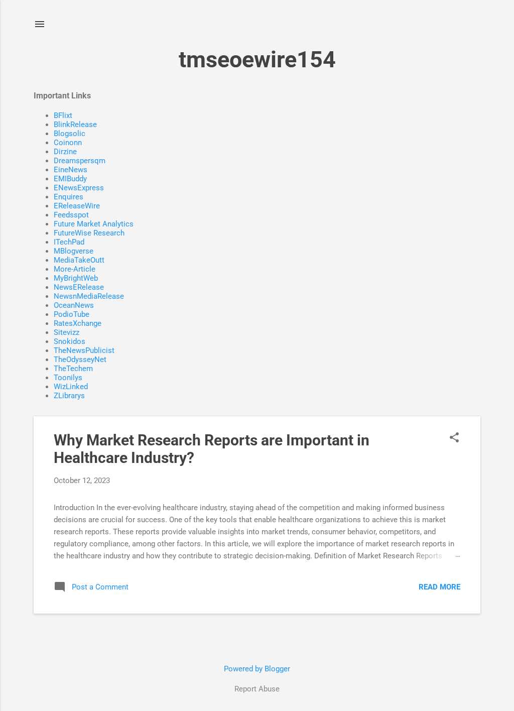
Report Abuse (257, 688)
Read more (439, 586)
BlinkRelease (75, 124)
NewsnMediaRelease (89, 296)
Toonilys (68, 377)
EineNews (70, 169)
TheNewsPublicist (84, 350)
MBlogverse (73, 251)
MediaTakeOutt (79, 260)
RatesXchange (77, 323)
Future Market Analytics (94, 223)
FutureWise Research (89, 233)
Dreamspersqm (79, 160)
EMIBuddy (70, 178)
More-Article (74, 269)
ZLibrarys (69, 395)
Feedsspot (71, 214)
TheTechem (73, 368)
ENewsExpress (79, 187)
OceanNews (74, 305)
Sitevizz (66, 332)
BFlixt (63, 115)
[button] (454, 438)
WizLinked (71, 386)
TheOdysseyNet (80, 359)
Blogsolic (69, 133)
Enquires (68, 196)
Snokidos (69, 341)
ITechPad (69, 242)
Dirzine (65, 151)
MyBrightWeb (76, 278)
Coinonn (68, 142)
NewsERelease (79, 287)
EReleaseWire (77, 205)
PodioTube (71, 314)
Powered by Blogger (257, 668)
